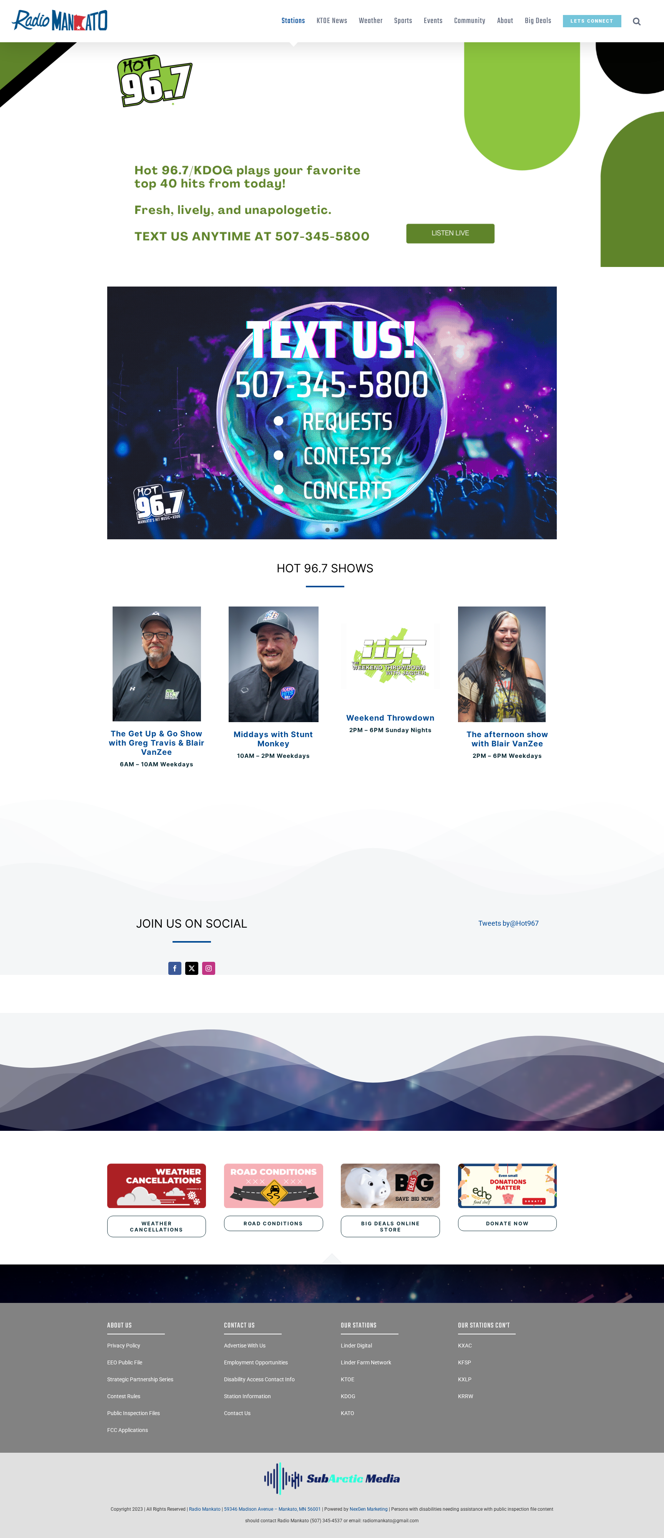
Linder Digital (356, 1345)
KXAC (465, 1345)
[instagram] (208, 968)
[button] (637, 21)
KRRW (465, 1396)
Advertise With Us (245, 1345)
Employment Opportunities (256, 1362)
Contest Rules (123, 1396)
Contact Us (237, 1413)
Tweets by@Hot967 (508, 923)
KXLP (464, 1379)
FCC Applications (127, 1430)
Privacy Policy (123, 1345)
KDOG (348, 1396)
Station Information (247, 1396)
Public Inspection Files (133, 1413)
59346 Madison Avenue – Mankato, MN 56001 (272, 1509)
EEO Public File (124, 1362)
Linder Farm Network (366, 1362)
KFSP (464, 1362)
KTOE (347, 1379)
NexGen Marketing (369, 1509)
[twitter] (191, 968)
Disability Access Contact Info (259, 1379)
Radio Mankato (205, 1509)
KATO (347, 1413)
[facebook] (174, 968)
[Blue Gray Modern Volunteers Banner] (332, 45)
